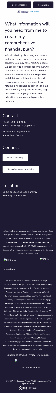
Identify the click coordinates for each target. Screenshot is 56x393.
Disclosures (43, 355)
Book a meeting (19, 4)
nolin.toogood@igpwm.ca (22, 125)
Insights (7, 40)
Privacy (31, 355)
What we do (9, 33)
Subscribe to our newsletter (21, 169)
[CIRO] (19, 262)
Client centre (9, 54)
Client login (43, 4)
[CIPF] (46, 262)
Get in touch (9, 47)
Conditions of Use (16, 355)
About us (7, 19)
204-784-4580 (18, 121)
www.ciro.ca (9, 269)
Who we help (10, 26)
